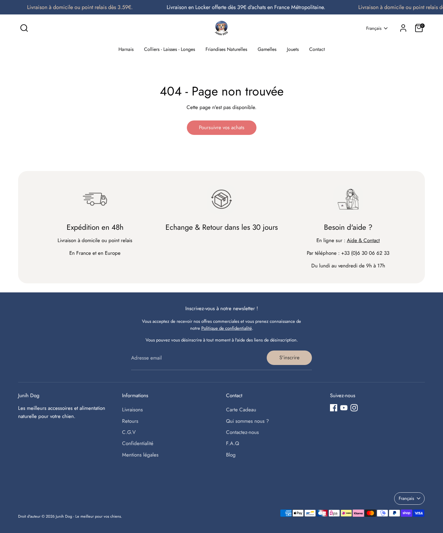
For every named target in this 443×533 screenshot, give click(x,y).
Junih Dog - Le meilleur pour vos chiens (88, 516)
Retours (130, 421)
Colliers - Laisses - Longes (169, 49)
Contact (317, 49)
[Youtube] (343, 407)
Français (374, 28)
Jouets (293, 49)
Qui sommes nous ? (247, 421)
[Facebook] (333, 407)
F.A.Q (232, 443)
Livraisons (132, 409)
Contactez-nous (242, 432)
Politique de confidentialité (226, 328)
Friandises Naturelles (226, 49)
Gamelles (267, 49)
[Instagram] (354, 407)
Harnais (126, 49)
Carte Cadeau (241, 409)
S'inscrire (289, 357)
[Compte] (403, 28)
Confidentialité (137, 443)
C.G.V (129, 432)
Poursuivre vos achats (221, 127)
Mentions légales (140, 454)
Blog (231, 454)
